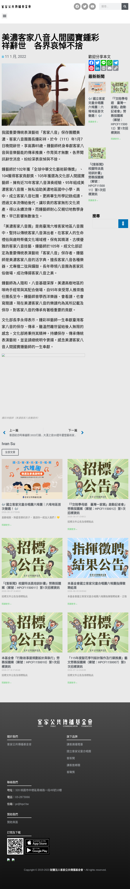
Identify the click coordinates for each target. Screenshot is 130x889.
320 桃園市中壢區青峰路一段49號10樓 (38, 790)
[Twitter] (84, 6)
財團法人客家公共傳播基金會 (66, 869)
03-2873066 (22, 797)
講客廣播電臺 (75, 744)
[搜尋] (125, 6)
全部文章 (10, 452)
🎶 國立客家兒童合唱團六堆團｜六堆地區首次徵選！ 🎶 (96, 107)
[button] (4, 16)
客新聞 (71, 758)
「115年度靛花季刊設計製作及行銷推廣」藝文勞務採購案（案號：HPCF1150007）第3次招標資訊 (97, 662)
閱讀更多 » (93, 122)
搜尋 (96, 215)
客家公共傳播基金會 (19, 744)
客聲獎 (71, 772)
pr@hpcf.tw (22, 804)
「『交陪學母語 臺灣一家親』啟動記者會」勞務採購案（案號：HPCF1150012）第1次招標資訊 (119, 116)
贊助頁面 (12, 822)
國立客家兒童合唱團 (79, 751)
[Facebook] (77, 6)
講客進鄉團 (73, 765)
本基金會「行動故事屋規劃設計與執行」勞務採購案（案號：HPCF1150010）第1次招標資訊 (31, 662)
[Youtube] (92, 6)
